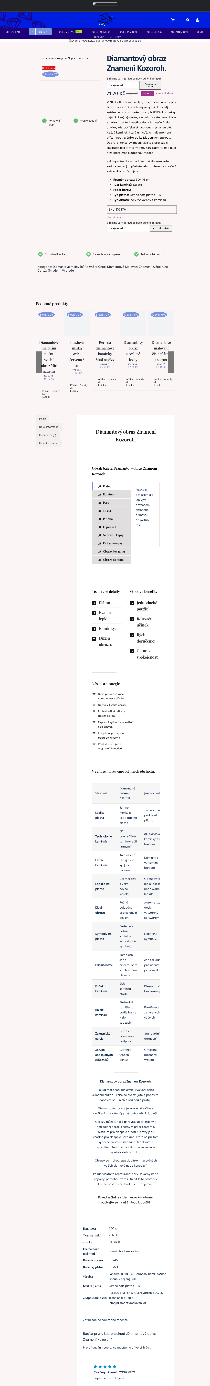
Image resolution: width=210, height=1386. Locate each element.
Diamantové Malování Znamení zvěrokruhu (137, 267)
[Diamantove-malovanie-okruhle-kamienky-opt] (68, 69)
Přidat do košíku (45, 394)
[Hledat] (189, 20)
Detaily (55, 391)
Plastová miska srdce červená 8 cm (76, 354)
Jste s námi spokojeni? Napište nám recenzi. (66, 58)
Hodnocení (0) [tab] (47, 435)
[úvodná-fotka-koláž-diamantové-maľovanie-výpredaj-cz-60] (105, 40)
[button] (107, 602)
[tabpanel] (145, 514)
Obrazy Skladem (48, 270)
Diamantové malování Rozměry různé (79, 267)
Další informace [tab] (48, 427)
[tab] (111, 486)
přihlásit (145, 1348)
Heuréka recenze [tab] (49, 443)
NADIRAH (115, 1242)
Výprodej (68, 270)
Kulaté (113, 1235)
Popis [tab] (42, 418)
